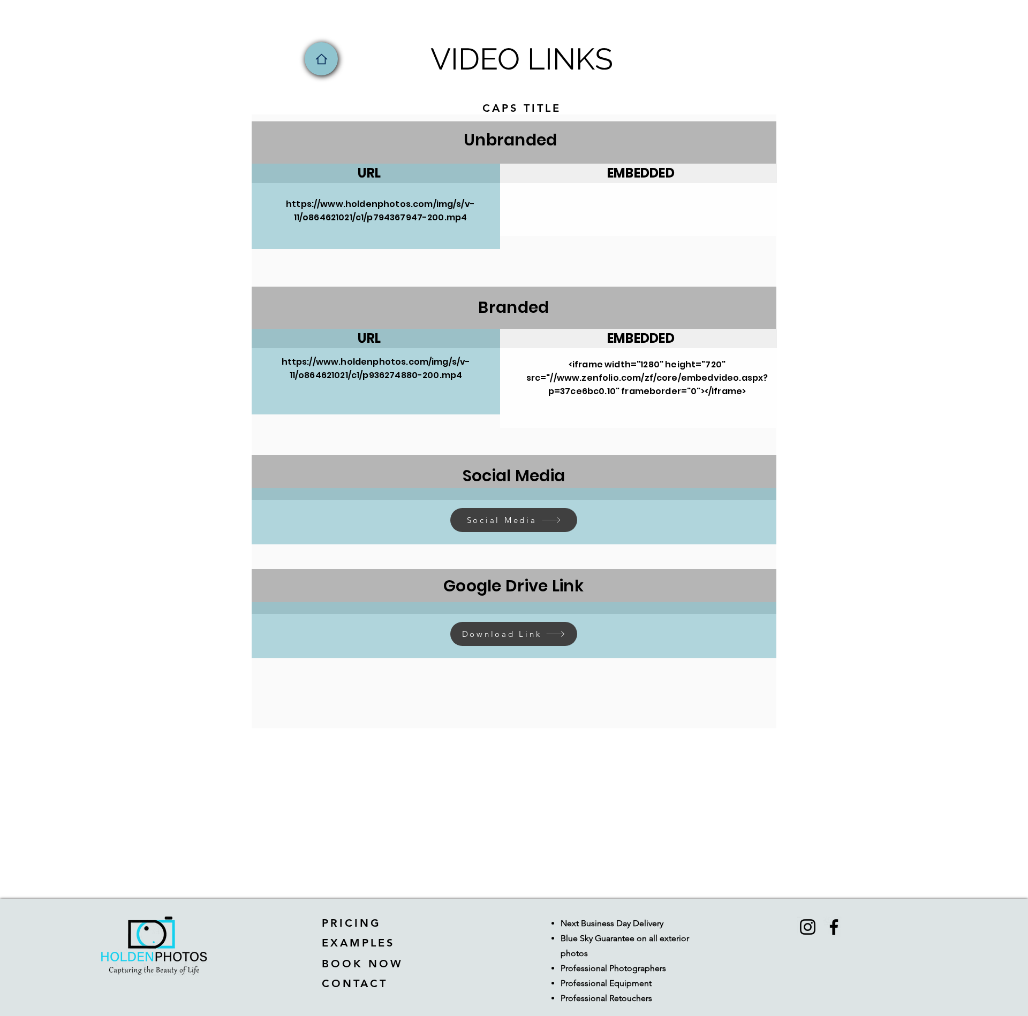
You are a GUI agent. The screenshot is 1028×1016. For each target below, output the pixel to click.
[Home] (321, 58)
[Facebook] (833, 927)
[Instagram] (807, 927)
